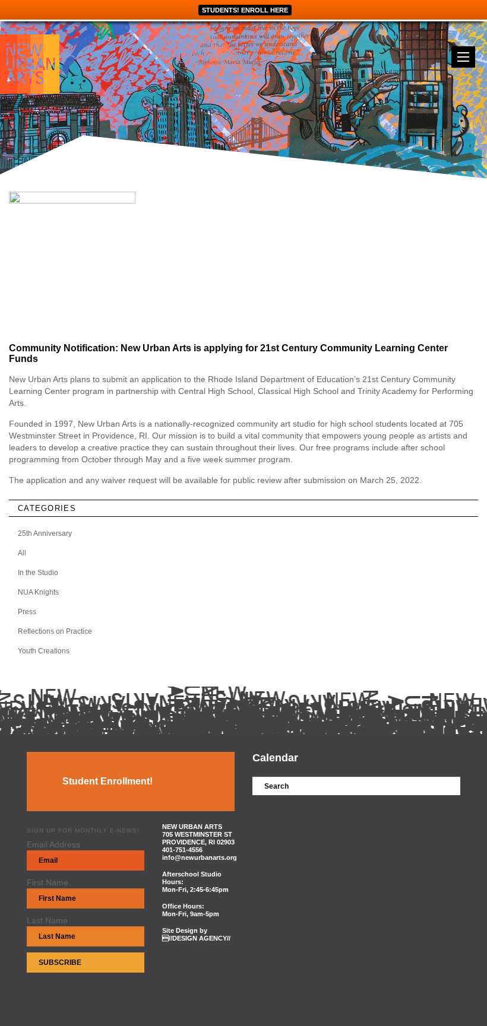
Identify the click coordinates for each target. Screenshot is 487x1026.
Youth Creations (43, 651)
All (22, 553)
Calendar (275, 758)
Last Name (47, 920)
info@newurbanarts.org (199, 857)
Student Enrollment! (107, 781)
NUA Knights (38, 592)
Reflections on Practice (55, 631)
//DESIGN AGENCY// (196, 938)
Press (27, 612)
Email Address (53, 844)
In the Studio (38, 572)
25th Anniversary (45, 533)
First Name (47, 882)
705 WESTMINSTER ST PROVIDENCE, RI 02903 (198, 838)
